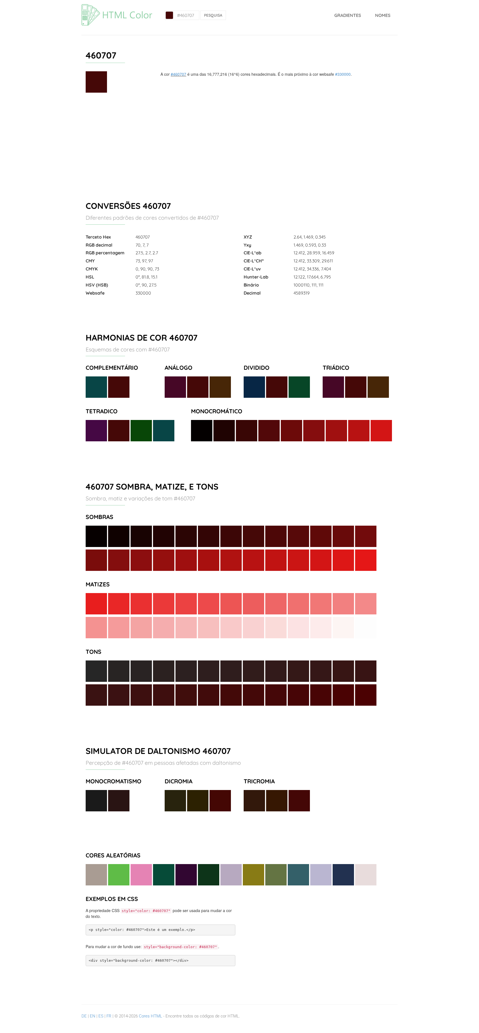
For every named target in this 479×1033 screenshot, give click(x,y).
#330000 (343, 74)
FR (108, 1016)
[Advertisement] (239, 144)
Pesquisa (213, 15)
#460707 (178, 74)
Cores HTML (150, 1016)
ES (100, 1016)
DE (84, 1016)
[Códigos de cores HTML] (116, 7)
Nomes (383, 15)
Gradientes (347, 15)
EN (92, 1016)
